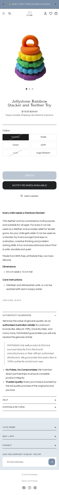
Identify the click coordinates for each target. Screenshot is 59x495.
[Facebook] (24, 488)
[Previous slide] (3, 4)
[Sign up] (51, 462)
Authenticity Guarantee (17, 315)
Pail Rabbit (32, 475)
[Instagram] (29, 488)
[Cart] (56, 13)
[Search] (9, 13)
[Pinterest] (35, 488)
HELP (5, 400)
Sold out (29, 175)
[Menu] (3, 13)
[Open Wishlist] (50, 13)
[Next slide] (55, 4)
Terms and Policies (29, 481)
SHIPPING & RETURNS (14, 407)
